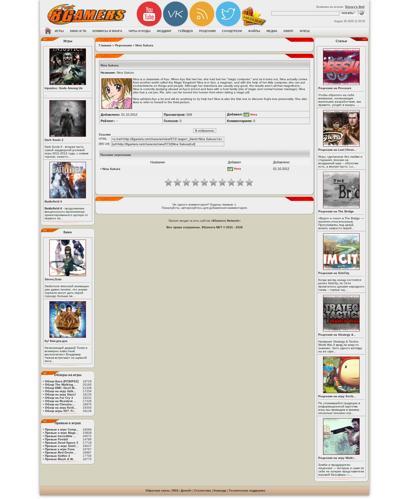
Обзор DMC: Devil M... (61, 388)
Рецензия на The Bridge (336, 211)
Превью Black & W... (60, 459)
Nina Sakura (144, 45)
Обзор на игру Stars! (60, 394)
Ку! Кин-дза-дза (56, 341)
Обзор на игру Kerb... (61, 407)
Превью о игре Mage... (61, 432)
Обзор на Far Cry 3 (59, 397)
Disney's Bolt (354, 6)
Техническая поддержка (247, 490)
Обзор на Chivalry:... (60, 404)
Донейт (186, 490)
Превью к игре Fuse (60, 449)
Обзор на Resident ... (60, 401)
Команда (219, 490)
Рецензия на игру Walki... (337, 458)
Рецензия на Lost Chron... (337, 149)
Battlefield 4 (53, 201)
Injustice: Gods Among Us (64, 88)
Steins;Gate (53, 279)
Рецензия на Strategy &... (337, 334)
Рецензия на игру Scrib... (337, 396)
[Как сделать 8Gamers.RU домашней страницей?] (48, 31)
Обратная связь (158, 490)
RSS (175, 490)
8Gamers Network (226, 220)
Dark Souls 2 (54, 140)
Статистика (202, 490)
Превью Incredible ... (60, 436)
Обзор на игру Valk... (60, 391)
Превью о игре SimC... (61, 446)
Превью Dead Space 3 (61, 442)
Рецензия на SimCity (333, 273)
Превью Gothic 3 (57, 455)
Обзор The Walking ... (61, 384)
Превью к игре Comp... (62, 429)
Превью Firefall (56, 439)
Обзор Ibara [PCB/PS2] (61, 381)
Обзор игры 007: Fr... (60, 411)
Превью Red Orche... (60, 452)
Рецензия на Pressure (335, 88)
